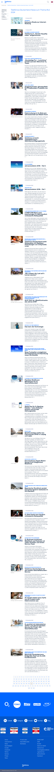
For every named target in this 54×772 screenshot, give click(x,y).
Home (6, 739)
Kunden (7, 748)
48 (48, 681)
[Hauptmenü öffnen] (2, 2)
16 (44, 676)
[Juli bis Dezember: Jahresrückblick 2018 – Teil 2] (29, 171)
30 (41, 679)
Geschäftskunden (24, 741)
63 (48, 683)
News (6, 758)
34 (14, 681)
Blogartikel (4, 14)
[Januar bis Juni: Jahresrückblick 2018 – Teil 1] (29, 194)
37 (21, 681)
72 (32, 686)
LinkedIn (10, 720)
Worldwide (23, 743)
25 (28, 679)
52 (21, 683)
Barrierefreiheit (41, 754)
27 (33, 679)
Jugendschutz (40, 752)
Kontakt (39, 743)
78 (47, 686)
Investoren (7, 750)
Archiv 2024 (31, 5)
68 (23, 686)
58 (36, 683)
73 (35, 686)
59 (39, 683)
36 (19, 681)
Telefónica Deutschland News (22, 5)
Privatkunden (23, 739)
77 (44, 686)
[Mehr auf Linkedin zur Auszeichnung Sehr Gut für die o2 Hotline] (25, 730)
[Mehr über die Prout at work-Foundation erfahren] (49, 730)
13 (37, 676)
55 (29, 683)
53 (24, 683)
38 (24, 681)
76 (42, 686)
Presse (6, 756)
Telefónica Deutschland (11, 5)
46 (43, 681)
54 (26, 683)
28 (36, 679)
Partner (6, 752)
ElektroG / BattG (41, 746)
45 (41, 681)
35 (16, 681)
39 (26, 681)
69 (25, 686)
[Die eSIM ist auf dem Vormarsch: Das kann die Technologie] (29, 332)
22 (21, 679)
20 (16, 679)
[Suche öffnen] (48, 2)
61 (43, 683)
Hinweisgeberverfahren (43, 750)
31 (43, 679)
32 (46, 679)
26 (31, 679)
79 (49, 686)
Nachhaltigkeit (8, 746)
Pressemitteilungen (5, 19)
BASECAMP (40, 739)
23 (23, 679)
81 (31, 688)
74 (37, 686)
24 (26, 679)
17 (46, 676)
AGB (38, 741)
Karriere (7, 754)
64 (13, 686)
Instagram (20, 720)
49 (14, 683)
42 (33, 681)
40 (29, 681)
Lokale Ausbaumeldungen (5, 16)
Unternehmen (8, 741)
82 (33, 688)
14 (39, 676)
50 (16, 683)
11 (33, 676)
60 (41, 683)
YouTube (40, 720)
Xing (49, 720)
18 (48, 676)
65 (15, 686)
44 (38, 681)
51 (19, 683)
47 (46, 681)
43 (36, 681)
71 (30, 686)
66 (18, 686)
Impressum (40, 756)
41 (31, 681)
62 (46, 683)
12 (35, 676)
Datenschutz (40, 748)
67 (20, 686)
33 (48, 679)
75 (40, 686)
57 (34, 683)
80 (29, 688)
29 (38, 679)
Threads (30, 720)
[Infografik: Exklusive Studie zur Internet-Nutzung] (29, 21)
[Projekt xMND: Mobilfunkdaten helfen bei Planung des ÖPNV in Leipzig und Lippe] (29, 440)
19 (14, 679)
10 (31, 676)
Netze (6, 743)
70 (28, 686)
